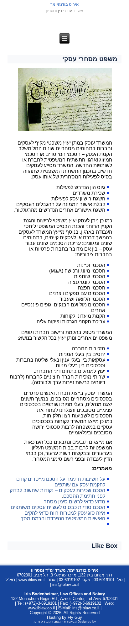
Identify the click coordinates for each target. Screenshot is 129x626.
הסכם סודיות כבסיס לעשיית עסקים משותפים (58, 507)
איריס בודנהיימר (64, 4)
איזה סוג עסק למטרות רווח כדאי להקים (64, 513)
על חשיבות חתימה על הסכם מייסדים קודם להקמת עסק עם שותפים (60, 481)
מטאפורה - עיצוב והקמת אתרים (55, 621)
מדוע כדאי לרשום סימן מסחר (74, 501)
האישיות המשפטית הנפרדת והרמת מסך (63, 518)
